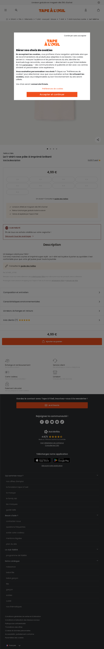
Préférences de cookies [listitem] (52, 88)
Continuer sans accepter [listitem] (75, 35)
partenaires (27, 65)
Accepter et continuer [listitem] (52, 94)
